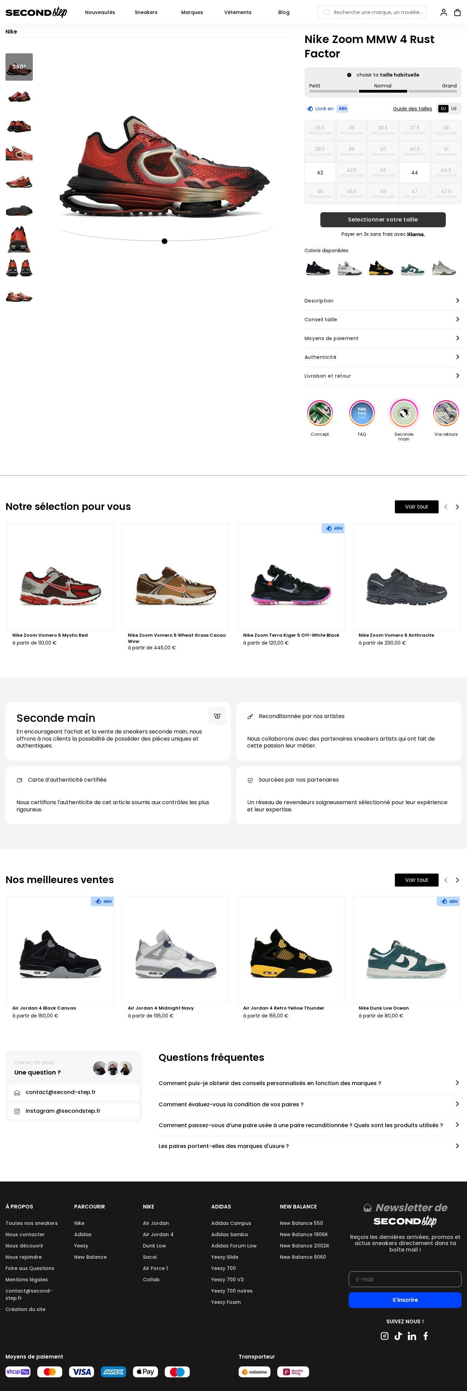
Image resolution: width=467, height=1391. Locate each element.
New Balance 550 (301, 1223)
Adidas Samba (229, 1234)
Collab (151, 1279)
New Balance (90, 1257)
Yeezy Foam (226, 1302)
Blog (284, 12)
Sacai (150, 1257)
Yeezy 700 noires (232, 1290)
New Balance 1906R (304, 1234)
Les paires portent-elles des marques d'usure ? (224, 1146)
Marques (192, 12)
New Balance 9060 (303, 1257)
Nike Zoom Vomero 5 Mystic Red (50, 635)
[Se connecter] (444, 12)
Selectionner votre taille (383, 219)
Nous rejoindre (23, 1257)
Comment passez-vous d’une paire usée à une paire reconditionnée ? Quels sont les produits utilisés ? (301, 1125)
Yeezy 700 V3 (227, 1279)
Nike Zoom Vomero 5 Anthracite (396, 635)
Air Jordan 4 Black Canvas (44, 1008)
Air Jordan (156, 1223)
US (454, 108)
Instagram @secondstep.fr (63, 1111)
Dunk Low (154, 1245)
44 (414, 172)
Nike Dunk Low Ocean (384, 1008)
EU (443, 108)
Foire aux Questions (29, 1268)
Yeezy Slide (224, 1257)
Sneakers (146, 12)
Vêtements (238, 12)
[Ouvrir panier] (455, 12)
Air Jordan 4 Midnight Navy (161, 1008)
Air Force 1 (155, 1268)
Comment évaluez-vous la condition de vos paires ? (231, 1104)
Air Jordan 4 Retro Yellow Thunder (283, 1008)
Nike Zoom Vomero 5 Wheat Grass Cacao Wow (177, 638)
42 (320, 172)
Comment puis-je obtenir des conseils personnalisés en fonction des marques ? (270, 1083)
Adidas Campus (231, 1223)
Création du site (25, 1309)
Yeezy (81, 1245)
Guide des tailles (412, 108)
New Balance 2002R (304, 1245)
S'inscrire (405, 1300)
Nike (79, 1223)
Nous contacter (25, 1234)
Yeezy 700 (223, 1268)
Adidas (83, 1234)
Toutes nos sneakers (31, 1223)
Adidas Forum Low (234, 1245)
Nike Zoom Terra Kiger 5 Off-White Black (291, 635)
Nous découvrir (24, 1245)
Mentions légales (26, 1279)
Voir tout (416, 507)
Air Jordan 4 (158, 1234)
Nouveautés (100, 12)
